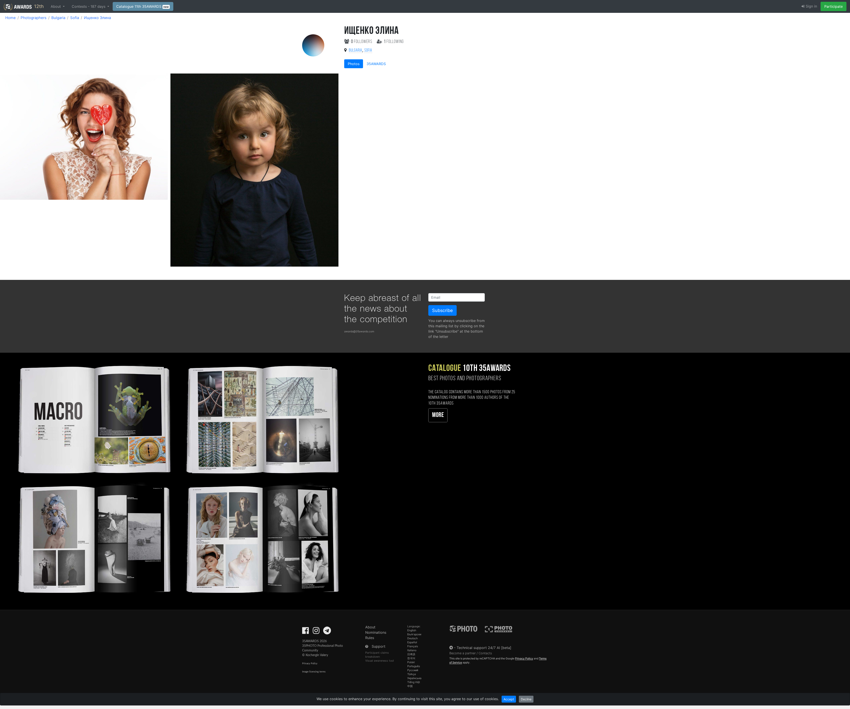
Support (378, 646)
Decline (526, 699)
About (370, 627)
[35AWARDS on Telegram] (327, 632)
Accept (509, 699)
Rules (369, 637)
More (438, 415)
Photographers (33, 17)
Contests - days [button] (89, 6)
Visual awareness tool (379, 660)
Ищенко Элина (97, 17)
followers (362, 41)
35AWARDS (376, 64)
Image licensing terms (314, 671)
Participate (833, 6)
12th (38, 6)
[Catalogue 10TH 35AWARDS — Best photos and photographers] (177, 478)
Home (10, 17)
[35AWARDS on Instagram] (316, 632)
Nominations (375, 632)
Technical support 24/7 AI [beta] (484, 647)
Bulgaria (58, 17)
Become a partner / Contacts (470, 653)
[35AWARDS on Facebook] (305, 632)
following (394, 41)
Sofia (74, 17)
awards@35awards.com (359, 331)
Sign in (811, 6)
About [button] (56, 6)
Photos (353, 64)
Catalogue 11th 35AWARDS (142, 6)
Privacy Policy (309, 663)
